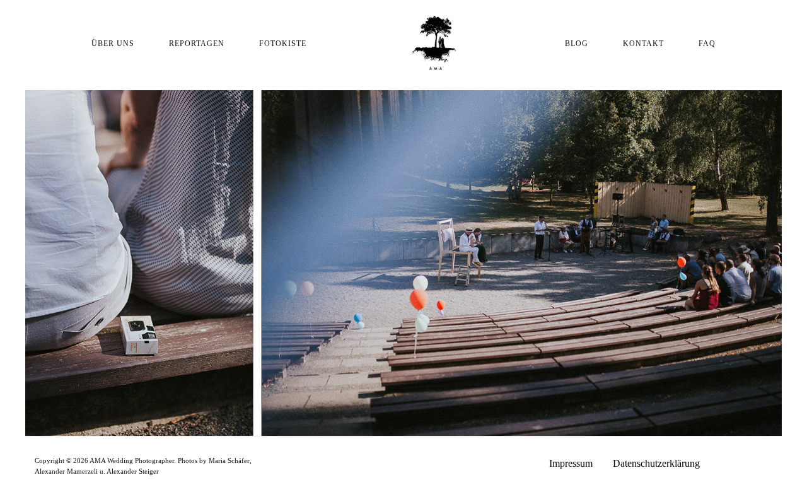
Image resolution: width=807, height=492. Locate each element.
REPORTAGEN (196, 43)
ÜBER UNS (112, 43)
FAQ (707, 43)
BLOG (576, 43)
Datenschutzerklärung (656, 463)
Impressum (571, 463)
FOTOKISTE (282, 43)
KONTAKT (643, 43)
